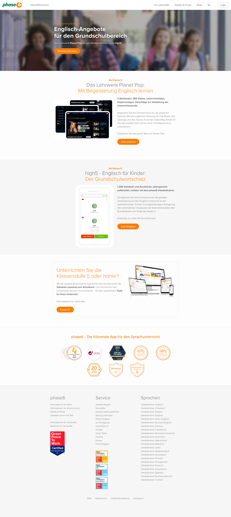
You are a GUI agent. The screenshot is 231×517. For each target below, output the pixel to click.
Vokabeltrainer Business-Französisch (158, 433)
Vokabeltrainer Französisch (153, 429)
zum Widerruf (102, 426)
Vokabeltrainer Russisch (152, 465)
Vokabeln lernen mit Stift (61, 415)
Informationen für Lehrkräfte (63, 422)
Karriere (99, 436)
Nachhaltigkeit (102, 443)
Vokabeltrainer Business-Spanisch (156, 476)
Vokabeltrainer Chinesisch (153, 408)
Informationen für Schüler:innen (65, 408)
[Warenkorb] (209, 5)
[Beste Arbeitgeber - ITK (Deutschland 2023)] (116, 470)
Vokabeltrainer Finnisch (152, 426)
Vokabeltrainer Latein (151, 447)
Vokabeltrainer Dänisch (152, 411)
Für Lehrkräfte (161, 5)
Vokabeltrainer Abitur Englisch (155, 418)
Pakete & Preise (183, 5)
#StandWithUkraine (39, 4)
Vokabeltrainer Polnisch (152, 458)
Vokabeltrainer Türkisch (152, 479)
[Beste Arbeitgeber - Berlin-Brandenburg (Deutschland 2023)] (116, 457)
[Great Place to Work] (57, 443)
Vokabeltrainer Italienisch (152, 443)
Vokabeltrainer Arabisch (152, 404)
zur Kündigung (102, 422)
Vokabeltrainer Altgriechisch (154, 440)
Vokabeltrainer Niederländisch (155, 451)
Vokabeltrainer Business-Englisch (156, 422)
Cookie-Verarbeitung (120, 498)
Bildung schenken (104, 415)
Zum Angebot (128, 226)
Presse (99, 440)
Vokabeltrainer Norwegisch (153, 454)
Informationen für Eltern (61, 404)
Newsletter (101, 408)
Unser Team (101, 433)
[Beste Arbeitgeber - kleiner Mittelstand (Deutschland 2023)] (116, 483)
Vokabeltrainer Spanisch (152, 472)
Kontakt (99, 429)
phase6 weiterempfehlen (107, 411)
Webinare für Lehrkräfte (61, 425)
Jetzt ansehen (128, 141)
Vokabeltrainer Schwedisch (153, 468)
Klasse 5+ (65, 309)
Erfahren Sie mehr (67, 51)
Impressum (138, 498)
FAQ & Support (103, 418)
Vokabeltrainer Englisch (152, 415)
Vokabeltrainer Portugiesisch (154, 461)
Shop (199, 5)
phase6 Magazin (103, 404)
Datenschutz (101, 498)
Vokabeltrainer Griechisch (153, 436)
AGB (89, 498)
